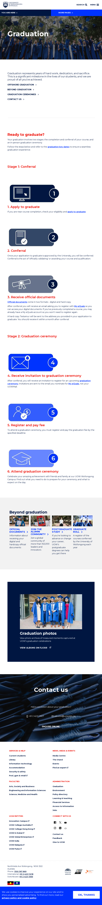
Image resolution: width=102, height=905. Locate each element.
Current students (17, 756)
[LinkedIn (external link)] (60, 828)
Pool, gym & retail (17, 776)
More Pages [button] (64, 13)
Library (12, 760)
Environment (59, 790)
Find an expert (59, 768)
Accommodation (17, 768)
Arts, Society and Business (21, 786)
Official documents (17, 302)
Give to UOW (59, 842)
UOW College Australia (20, 825)
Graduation (58, 786)
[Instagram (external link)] (55, 828)
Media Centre (59, 756)
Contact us (14, 99)
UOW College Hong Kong (21, 829)
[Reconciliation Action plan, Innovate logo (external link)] (68, 872)
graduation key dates (58, 147)
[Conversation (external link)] (65, 828)
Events (56, 764)
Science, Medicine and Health (23, 794)
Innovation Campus (18, 821)
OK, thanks (86, 894)
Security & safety (17, 772)
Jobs (55, 810)
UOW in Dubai (15, 833)
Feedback (57, 838)
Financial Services (61, 802)
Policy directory (60, 794)
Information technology (20, 764)
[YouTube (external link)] (65, 823)
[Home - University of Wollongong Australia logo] (12, 5)
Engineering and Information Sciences (27, 790)
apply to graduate (76, 212)
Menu (93, 5)
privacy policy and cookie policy (19, 898)
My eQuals (79, 306)
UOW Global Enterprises (20, 837)
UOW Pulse (14, 849)
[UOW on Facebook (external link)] (55, 822)
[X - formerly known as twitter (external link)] (60, 822)
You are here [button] (8, 13)
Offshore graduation (20, 85)
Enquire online (51, 726)
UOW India (14, 841)
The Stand (58, 760)
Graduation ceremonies (21, 94)
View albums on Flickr (34, 648)
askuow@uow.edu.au (65, 716)
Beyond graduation (19, 89)
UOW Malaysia (16, 845)
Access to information (63, 806)
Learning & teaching (62, 798)
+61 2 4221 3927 (36, 716)
